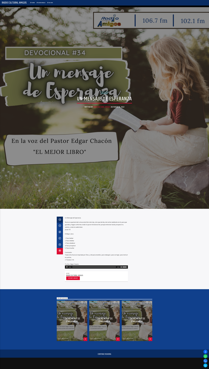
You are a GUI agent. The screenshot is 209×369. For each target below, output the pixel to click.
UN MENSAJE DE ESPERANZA (72, 324)
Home (33, 3)
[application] (96, 271)
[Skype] (205, 365)
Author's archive (73, 283)
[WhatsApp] (205, 356)
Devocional (104, 95)
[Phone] (205, 361)
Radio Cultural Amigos (14, 3)
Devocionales (41, 3)
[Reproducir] (67, 272)
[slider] (125, 271)
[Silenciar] (121, 272)
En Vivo (51, 3)
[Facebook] (205, 352)
